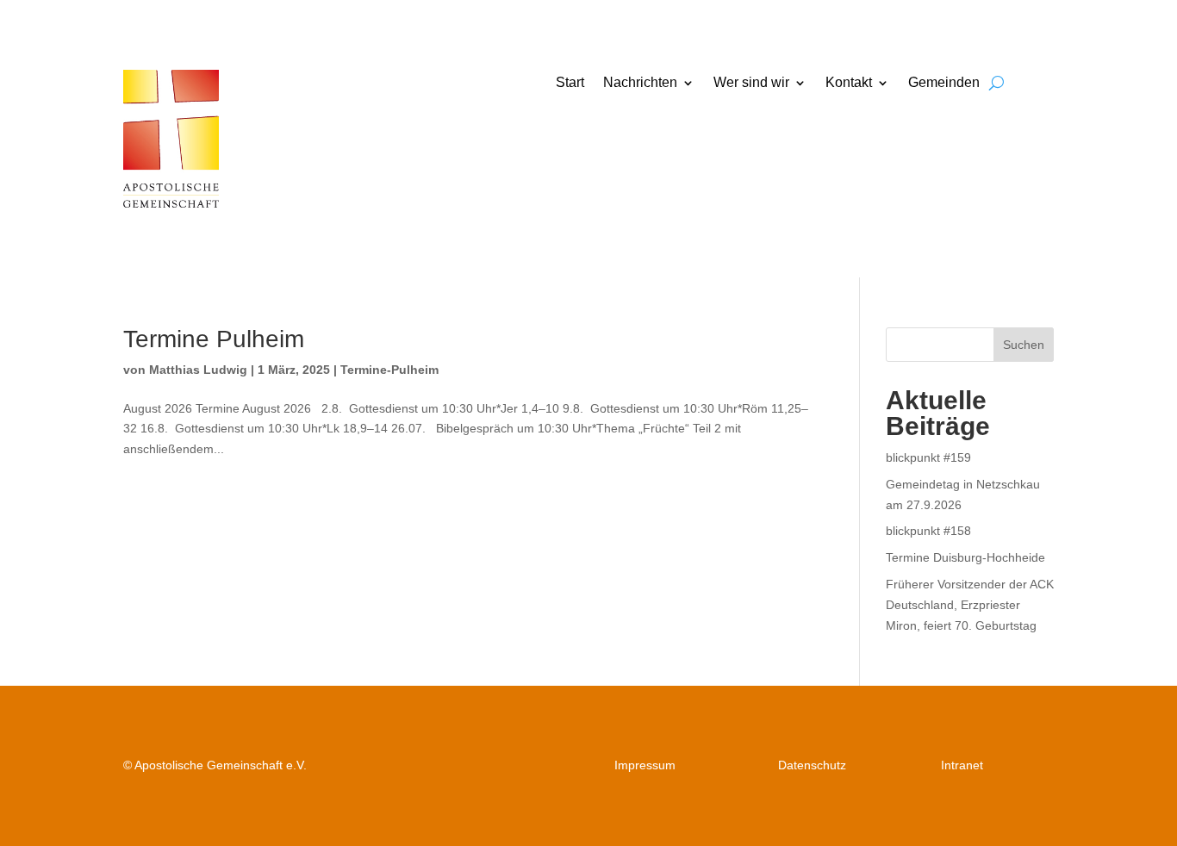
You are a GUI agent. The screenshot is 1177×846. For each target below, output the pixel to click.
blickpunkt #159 (928, 457)
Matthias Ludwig (198, 369)
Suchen (1023, 344)
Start (570, 83)
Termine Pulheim (213, 339)
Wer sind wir (751, 83)
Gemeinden (944, 83)
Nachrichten (640, 83)
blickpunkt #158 (928, 531)
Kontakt (848, 83)
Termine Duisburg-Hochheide (965, 557)
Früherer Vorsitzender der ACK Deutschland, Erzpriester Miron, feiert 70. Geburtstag (970, 604)
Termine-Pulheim (389, 369)
